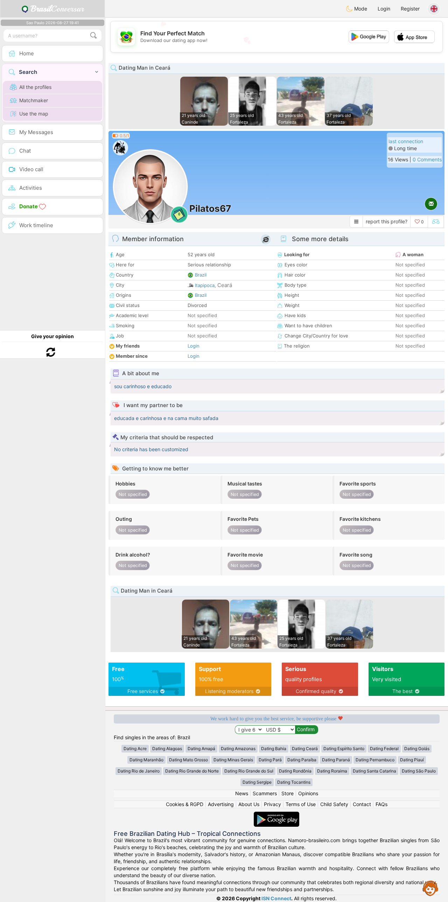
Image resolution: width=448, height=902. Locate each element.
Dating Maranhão (146, 759)
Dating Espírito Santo (343, 748)
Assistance (430, 888)
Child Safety (334, 804)
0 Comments (427, 159)
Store (287, 793)
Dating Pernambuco (375, 759)
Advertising (221, 804)
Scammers (265, 793)
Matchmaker (33, 100)
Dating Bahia (273, 748)
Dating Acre (135, 748)
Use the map (33, 114)
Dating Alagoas (167, 748)
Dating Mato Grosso (188, 759)
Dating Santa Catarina (374, 771)
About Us (248, 804)
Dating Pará (270, 759)
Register (410, 9)
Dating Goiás (416, 748)
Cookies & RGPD (184, 804)
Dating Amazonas (238, 748)
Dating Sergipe (257, 782)
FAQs (381, 804)
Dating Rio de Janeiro (139, 771)
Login (384, 9)
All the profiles (35, 87)
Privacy (272, 804)
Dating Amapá (201, 748)
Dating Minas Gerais (233, 759)
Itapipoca (205, 285)
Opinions (308, 793)
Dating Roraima (332, 771)
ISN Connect (276, 898)
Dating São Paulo (419, 771)
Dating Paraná (336, 759)
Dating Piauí (412, 759)
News (241, 793)
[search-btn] (93, 35)
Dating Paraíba (301, 759)
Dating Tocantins (293, 782)
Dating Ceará (305, 748)
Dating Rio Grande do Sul (248, 771)
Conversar (57, 9)
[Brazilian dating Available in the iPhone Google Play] (276, 815)
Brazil (200, 275)
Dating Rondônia (295, 771)
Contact (362, 804)
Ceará (224, 285)
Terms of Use (301, 804)
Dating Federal (384, 748)
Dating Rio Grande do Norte (192, 771)
